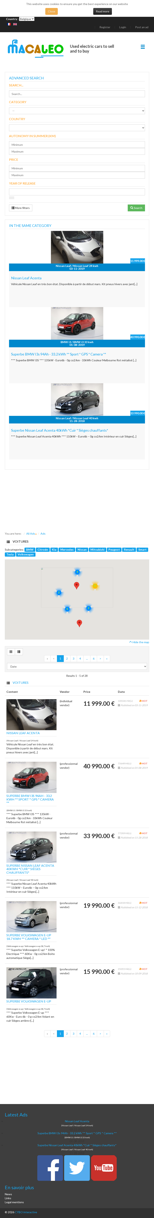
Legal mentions (14, 1202)
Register (104, 27)
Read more (102, 11)
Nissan (82, 549)
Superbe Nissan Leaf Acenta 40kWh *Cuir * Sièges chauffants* (59, 430)
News (8, 1194)
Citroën (42, 549)
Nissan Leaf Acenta (26, 278)
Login (122, 27)
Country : (12, 19)
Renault (129, 549)
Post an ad (141, 27)
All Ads (30, 533)
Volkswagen (26, 554)
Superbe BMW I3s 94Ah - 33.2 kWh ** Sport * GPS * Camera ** (58, 354)
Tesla (10, 554)
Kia (54, 549)
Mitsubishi (97, 549)
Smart (142, 549)
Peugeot (114, 549)
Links (8, 1198)
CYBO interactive (26, 1212)
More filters (22, 208)
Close (51, 11)
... (87, 658)
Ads (43, 533)
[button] (79, 623)
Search (137, 208)
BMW (29, 549)
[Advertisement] (77, 502)
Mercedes (67, 549)
